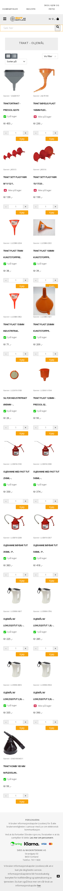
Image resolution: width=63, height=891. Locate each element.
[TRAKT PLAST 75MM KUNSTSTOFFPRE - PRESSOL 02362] (14, 227)
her (39, 885)
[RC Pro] (18, 19)
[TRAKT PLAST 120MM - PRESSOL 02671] (44, 375)
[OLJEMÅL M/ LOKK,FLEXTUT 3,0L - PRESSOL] (44, 669)
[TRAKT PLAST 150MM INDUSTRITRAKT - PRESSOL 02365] (14, 301)
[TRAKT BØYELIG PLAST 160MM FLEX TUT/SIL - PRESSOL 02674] (44, 80)
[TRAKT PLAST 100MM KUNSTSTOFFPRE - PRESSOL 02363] (44, 227)
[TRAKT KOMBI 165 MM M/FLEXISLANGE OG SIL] (14, 743)
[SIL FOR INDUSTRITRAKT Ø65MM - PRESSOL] (14, 375)
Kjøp (22, 138)
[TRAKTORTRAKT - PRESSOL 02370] (14, 80)
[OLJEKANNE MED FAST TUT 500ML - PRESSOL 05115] (44, 448)
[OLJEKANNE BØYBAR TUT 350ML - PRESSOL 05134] (14, 522)
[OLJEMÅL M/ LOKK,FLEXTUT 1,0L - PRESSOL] (44, 595)
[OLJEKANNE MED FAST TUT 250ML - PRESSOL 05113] (14, 448)
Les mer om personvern (41, 837)
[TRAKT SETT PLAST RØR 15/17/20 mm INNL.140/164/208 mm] (44, 154)
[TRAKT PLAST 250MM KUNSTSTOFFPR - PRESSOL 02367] (44, 301)
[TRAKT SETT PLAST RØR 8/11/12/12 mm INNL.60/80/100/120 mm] (14, 153)
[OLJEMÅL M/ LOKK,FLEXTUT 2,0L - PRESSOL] (14, 669)
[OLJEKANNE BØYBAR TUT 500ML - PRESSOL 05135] (44, 522)
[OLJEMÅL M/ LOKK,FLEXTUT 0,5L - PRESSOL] (14, 595)
